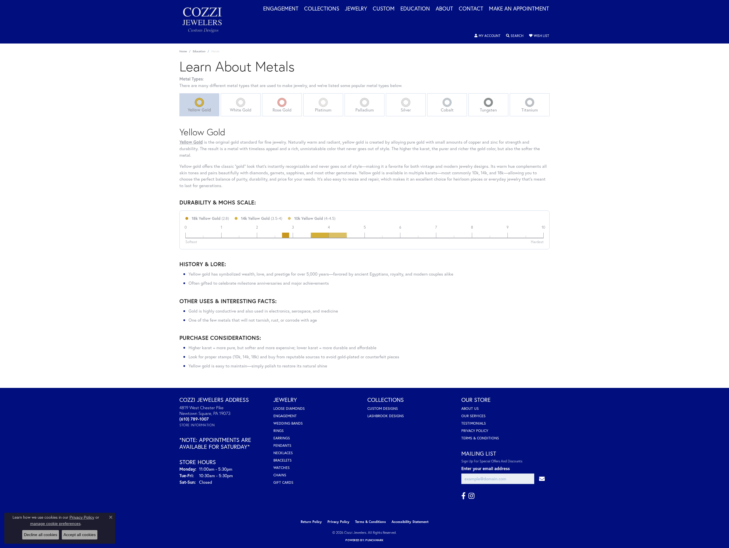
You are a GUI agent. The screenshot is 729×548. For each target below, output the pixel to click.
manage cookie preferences (55, 523)
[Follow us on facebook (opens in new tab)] (463, 496)
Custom (384, 9)
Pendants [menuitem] (282, 445)
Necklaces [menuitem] (283, 452)
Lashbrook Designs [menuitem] (385, 415)
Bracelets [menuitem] (282, 460)
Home (183, 51)
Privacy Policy (474, 430)
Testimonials (473, 423)
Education (415, 9)
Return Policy (311, 522)
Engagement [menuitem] (285, 415)
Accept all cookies (80, 534)
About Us (470, 408)
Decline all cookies (40, 534)
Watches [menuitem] (281, 467)
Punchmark (374, 540)
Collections (321, 9)
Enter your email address (485, 468)
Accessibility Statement (410, 522)
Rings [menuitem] (278, 430)
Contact (471, 9)
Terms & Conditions (480, 438)
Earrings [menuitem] (281, 438)
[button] (487, 36)
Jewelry (356, 9)
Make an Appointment (519, 9)
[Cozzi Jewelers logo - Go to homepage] (205, 22)
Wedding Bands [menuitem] (288, 423)
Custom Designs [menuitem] (382, 408)
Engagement (280, 9)
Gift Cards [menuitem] (283, 482)
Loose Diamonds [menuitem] (289, 408)
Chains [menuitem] (279, 475)
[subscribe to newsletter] (542, 478)
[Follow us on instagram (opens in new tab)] (471, 496)
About (444, 9)
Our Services (473, 415)
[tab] (199, 104)
